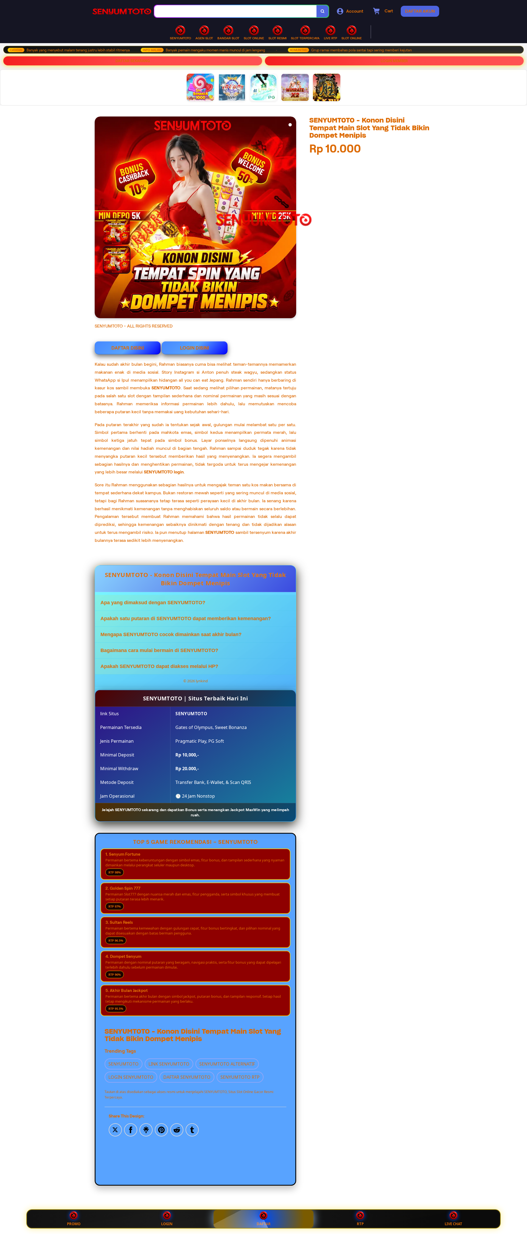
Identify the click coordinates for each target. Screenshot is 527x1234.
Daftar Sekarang (133, 61)
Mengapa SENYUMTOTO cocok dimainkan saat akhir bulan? (171, 634)
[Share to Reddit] (176, 1129)
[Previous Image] (114, 245)
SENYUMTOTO (166, 388)
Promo (73, 1223)
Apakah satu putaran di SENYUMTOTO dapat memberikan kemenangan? (185, 618)
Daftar (264, 1223)
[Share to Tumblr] (192, 1129)
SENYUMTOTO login (164, 472)
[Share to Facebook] (130, 1129)
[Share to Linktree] (146, 1129)
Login (167, 1223)
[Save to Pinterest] (161, 1129)
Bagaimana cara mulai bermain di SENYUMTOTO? (159, 650)
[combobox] (235, 11)
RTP (360, 1223)
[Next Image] (291, 218)
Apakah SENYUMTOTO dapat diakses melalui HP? (159, 666)
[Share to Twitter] (115, 1129)
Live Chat (453, 1223)
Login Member (394, 61)
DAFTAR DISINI (127, 347)
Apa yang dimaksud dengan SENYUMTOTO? (152, 602)
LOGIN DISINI (194, 347)
